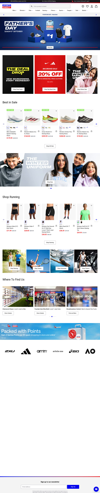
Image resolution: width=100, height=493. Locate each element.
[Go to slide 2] (51, 316)
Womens (22, 10)
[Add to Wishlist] (21, 111)
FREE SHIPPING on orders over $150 (18, 1)
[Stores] (83, 6)
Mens (14, 10)
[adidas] (26, 351)
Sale (77, 10)
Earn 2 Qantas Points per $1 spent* (81, 1)
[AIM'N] (42, 351)
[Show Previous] (4, 124)
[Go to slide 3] (53, 316)
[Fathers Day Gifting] (50, 33)
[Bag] (96, 6)
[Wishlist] (87, 6)
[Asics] (74, 351)
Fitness (53, 10)
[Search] (32, 6)
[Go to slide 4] (55, 316)
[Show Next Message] (96, 15)
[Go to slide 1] (49, 188)
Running (44, 10)
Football (37, 10)
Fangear (69, 10)
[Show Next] (96, 124)
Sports (61, 10)
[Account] (92, 6)
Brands (84, 10)
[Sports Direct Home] (7, 6)
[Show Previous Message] (4, 15)
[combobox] (50, 6)
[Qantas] (50, 331)
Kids (30, 10)
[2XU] (10, 351)
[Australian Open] (90, 351)
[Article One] (58, 351)
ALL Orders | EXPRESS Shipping (49, 1)
